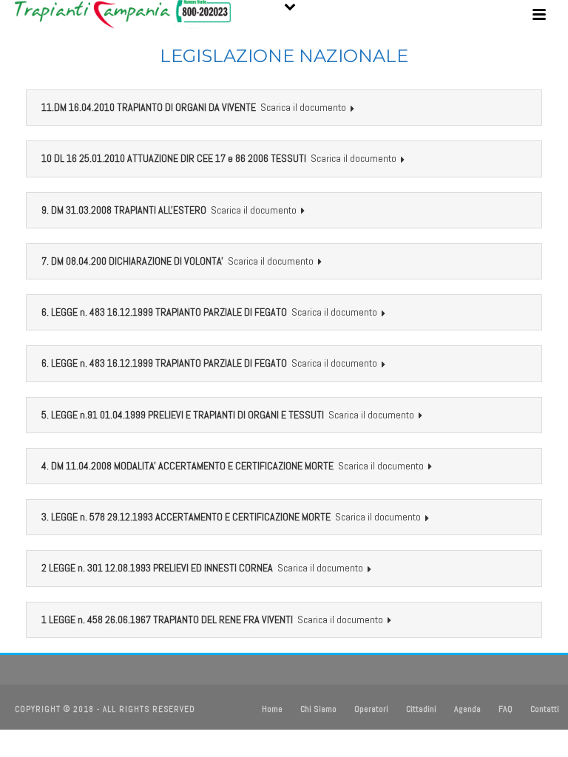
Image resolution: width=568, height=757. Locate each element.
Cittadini (421, 709)
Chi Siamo (318, 709)
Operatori (371, 709)
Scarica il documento (303, 107)
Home (272, 709)
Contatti (544, 709)
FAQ (505, 709)
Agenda (467, 709)
